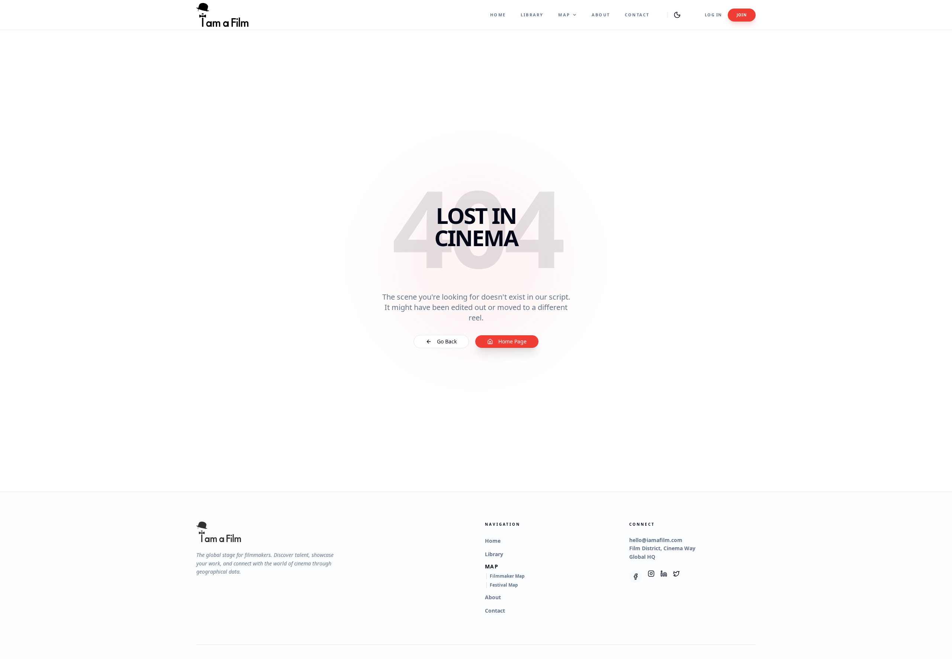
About (601, 14)
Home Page (512, 341)
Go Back (447, 341)
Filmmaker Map (507, 576)
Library (532, 14)
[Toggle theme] (677, 15)
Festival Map (504, 585)
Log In (713, 14)
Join (742, 14)
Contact (637, 14)
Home (498, 14)
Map (564, 14)
